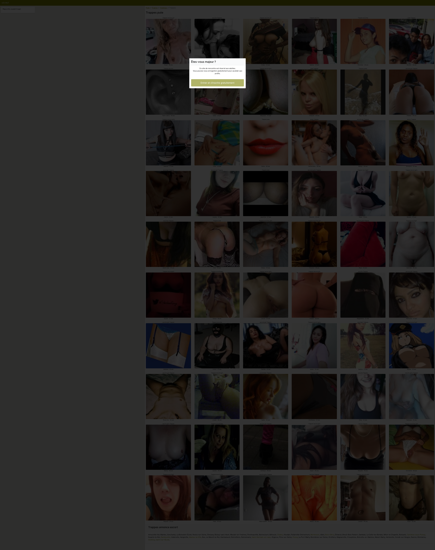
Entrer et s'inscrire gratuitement (217, 82)
